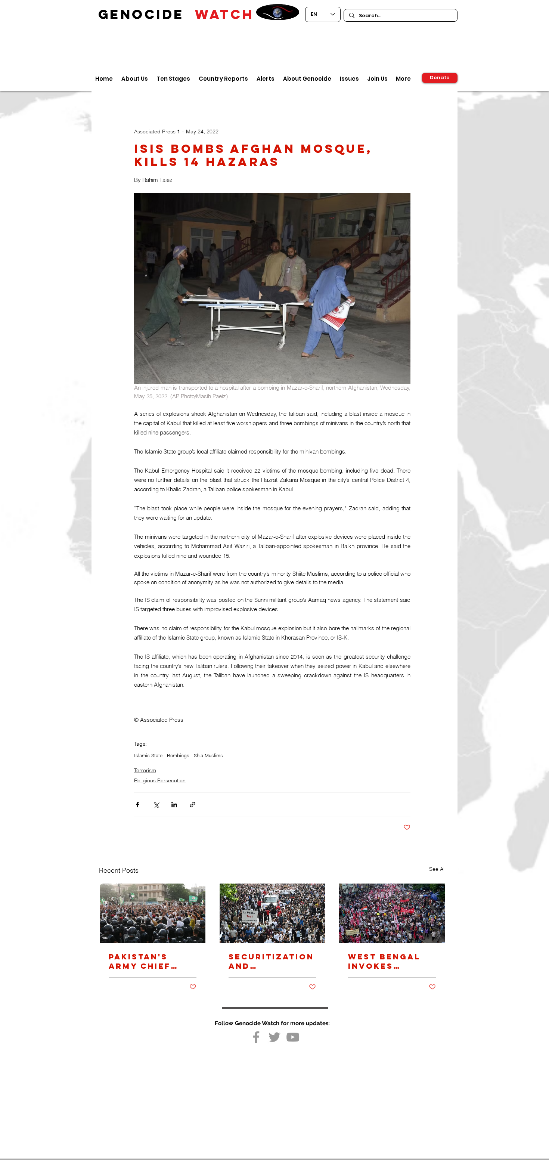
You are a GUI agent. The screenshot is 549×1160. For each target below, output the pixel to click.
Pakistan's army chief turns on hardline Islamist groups (140, 961)
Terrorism (145, 770)
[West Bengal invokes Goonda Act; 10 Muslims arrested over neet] (392, 913)
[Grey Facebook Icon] (256, 1037)
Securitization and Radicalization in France (272, 961)
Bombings (178, 755)
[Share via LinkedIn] (174, 804)
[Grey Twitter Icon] (274, 1037)
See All (437, 869)
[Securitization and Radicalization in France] (272, 913)
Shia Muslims (208, 755)
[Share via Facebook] (137, 804)
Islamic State (148, 755)
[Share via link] (192, 804)
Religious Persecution (160, 780)
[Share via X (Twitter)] (155, 804)
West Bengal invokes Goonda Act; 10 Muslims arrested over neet (391, 961)
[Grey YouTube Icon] (293, 1037)
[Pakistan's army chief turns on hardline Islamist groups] (152, 913)
